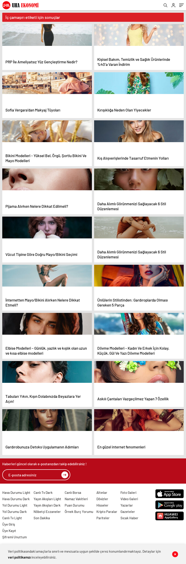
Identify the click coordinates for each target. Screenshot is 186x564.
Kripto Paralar (106, 512)
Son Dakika (42, 518)
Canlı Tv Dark (43, 492)
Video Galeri (129, 499)
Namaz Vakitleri (76, 499)
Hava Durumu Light (16, 492)
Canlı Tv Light (12, 518)
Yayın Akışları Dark (47, 505)
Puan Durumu (74, 505)
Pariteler (103, 518)
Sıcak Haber (129, 518)
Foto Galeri (128, 492)
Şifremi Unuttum (14, 537)
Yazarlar (126, 505)
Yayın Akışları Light (47, 499)
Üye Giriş (8, 524)
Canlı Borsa (73, 492)
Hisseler (102, 505)
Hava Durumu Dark (16, 499)
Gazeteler (127, 512)
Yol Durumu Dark (14, 512)
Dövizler (102, 499)
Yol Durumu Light (14, 505)
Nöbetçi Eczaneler (47, 512)
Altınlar (101, 492)
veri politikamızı (19, 557)
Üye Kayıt (9, 531)
